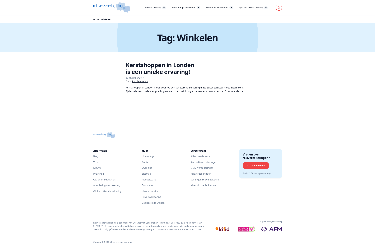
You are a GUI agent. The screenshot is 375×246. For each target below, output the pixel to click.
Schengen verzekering (217, 7)
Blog (95, 156)
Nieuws (97, 167)
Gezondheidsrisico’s (104, 179)
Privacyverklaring (151, 197)
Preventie (98, 173)
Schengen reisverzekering (205, 179)
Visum (96, 162)
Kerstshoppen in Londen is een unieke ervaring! (160, 68)
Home (96, 19)
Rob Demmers (140, 81)
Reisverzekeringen (201, 173)
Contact (146, 162)
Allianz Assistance (200, 156)
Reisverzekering (153, 7)
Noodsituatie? (149, 179)
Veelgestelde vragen (153, 202)
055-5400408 (258, 165)
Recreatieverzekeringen (204, 162)
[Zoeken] (279, 8)
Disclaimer (148, 185)
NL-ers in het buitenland (204, 185)
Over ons (147, 167)
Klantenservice (150, 191)
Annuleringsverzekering (184, 7)
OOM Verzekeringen (202, 167)
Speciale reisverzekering (251, 7)
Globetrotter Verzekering (107, 191)
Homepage (148, 156)
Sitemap (146, 173)
